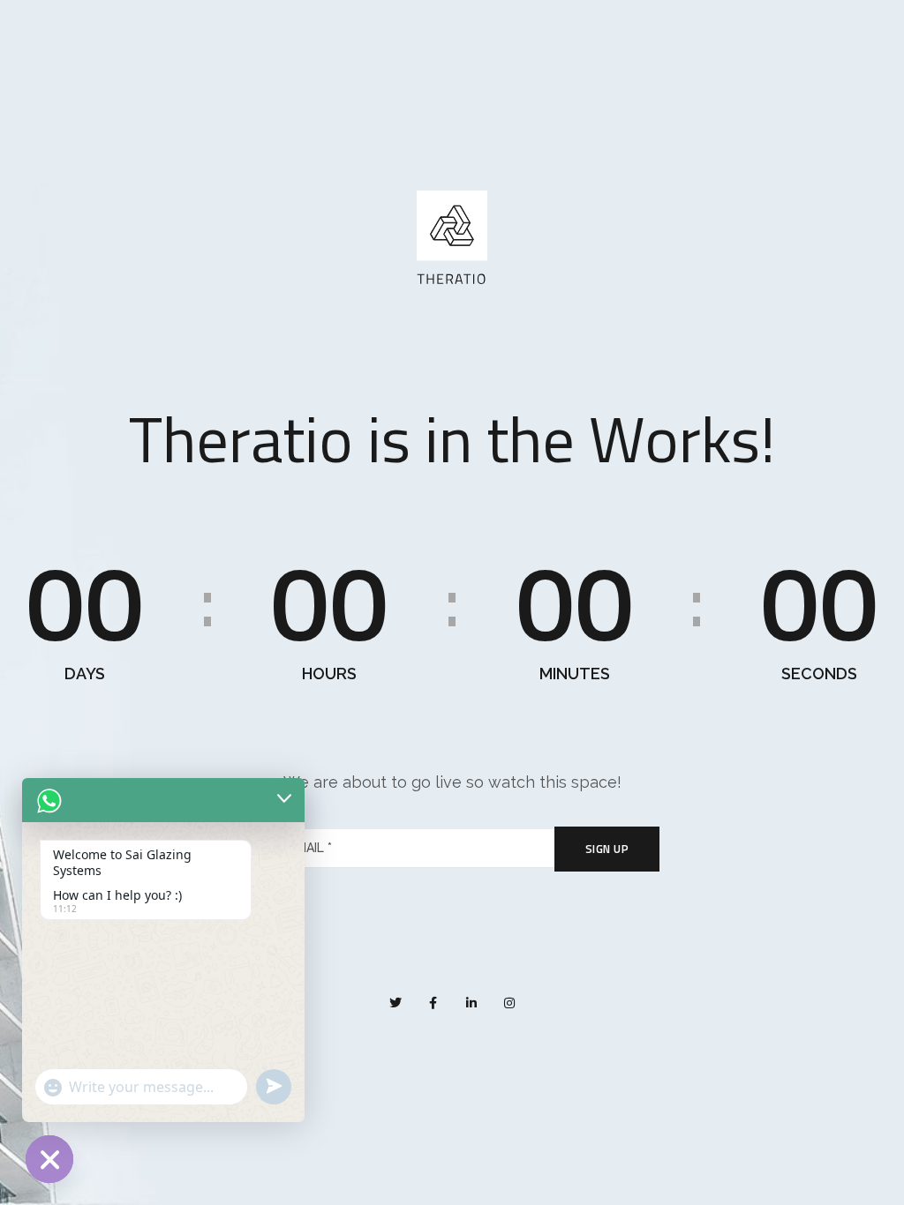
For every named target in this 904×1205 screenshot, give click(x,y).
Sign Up (607, 848)
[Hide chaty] (49, 1159)
